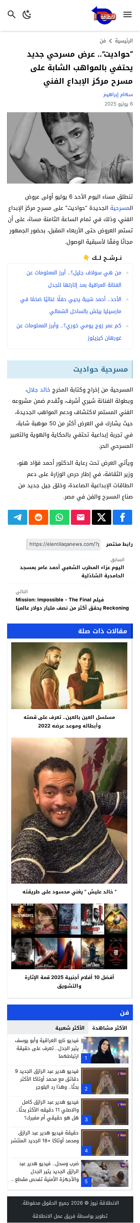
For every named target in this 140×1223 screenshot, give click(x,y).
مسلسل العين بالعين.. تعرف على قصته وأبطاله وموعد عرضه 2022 (69, 721)
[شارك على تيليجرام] (17, 517)
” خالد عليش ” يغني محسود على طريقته (69, 891)
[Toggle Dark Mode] (27, 15)
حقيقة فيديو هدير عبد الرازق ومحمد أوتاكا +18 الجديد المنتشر (45, 1136)
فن (103, 40)
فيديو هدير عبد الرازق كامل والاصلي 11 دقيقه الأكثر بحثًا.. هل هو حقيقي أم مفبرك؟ (47, 1109)
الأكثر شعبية (70, 1028)
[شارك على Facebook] (122, 517)
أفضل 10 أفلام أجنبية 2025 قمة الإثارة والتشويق (69, 982)
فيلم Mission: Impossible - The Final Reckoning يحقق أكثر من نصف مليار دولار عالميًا (72, 600)
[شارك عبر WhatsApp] (59, 517)
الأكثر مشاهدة (109, 1028)
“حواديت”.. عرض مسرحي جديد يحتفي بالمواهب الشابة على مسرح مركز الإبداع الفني (80, 67)
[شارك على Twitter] (101, 517)
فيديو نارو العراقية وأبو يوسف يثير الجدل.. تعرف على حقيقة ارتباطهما (47, 1048)
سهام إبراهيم (118, 94)
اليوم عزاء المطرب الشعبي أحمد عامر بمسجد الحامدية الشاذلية (72, 568)
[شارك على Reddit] (38, 517)
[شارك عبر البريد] (80, 517)
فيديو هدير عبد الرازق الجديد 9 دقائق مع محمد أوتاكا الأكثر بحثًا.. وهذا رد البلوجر (47, 1079)
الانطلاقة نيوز (104, 1203)
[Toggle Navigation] (129, 15)
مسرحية (120, 208)
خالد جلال (38, 389)
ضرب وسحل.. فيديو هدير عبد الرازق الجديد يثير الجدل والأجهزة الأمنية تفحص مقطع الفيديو (47, 1175)
